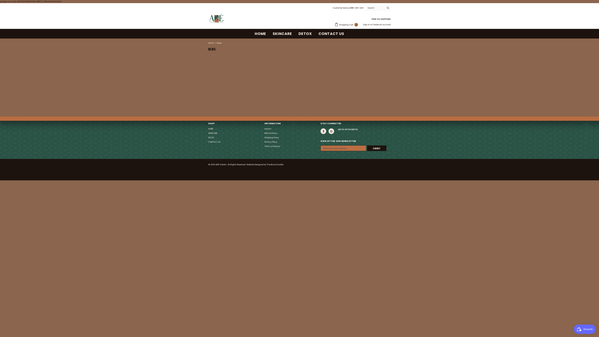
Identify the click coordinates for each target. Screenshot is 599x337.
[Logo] (216, 18)
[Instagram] (331, 131)
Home (211, 43)
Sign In (366, 24)
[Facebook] (323, 131)
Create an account (382, 24)
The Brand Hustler (275, 164)
